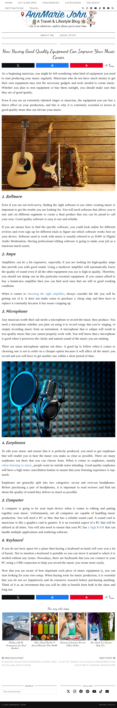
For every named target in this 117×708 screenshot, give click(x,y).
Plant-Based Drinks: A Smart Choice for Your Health (44, 644)
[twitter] (68, 691)
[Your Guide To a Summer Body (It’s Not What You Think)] (101, 626)
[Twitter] (83, 8)
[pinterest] (87, 691)
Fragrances (50, 2)
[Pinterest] (91, 8)
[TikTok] (100, 8)
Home (9, 2)
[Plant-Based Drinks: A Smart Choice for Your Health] (44, 626)
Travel (34, 8)
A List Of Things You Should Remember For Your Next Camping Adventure (86, 662)
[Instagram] (87, 8)
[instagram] (74, 691)
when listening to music (17, 465)
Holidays (93, 2)
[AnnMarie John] (58, 15)
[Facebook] (104, 8)
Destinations (14, 8)
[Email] (108, 8)
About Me (47, 35)
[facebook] (81, 691)
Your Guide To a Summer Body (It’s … (101, 644)
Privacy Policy (107, 705)
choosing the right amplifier (45, 293)
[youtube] (94, 691)
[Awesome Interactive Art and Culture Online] (72, 626)
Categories (73, 2)
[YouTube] (95, 8)
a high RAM (96, 527)
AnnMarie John (17, 705)
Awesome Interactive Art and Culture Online (72, 644)
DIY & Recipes (27, 2)
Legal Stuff (68, 35)
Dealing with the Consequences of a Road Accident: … (16, 645)
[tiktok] (100, 691)
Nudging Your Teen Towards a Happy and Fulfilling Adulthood (29, 662)
